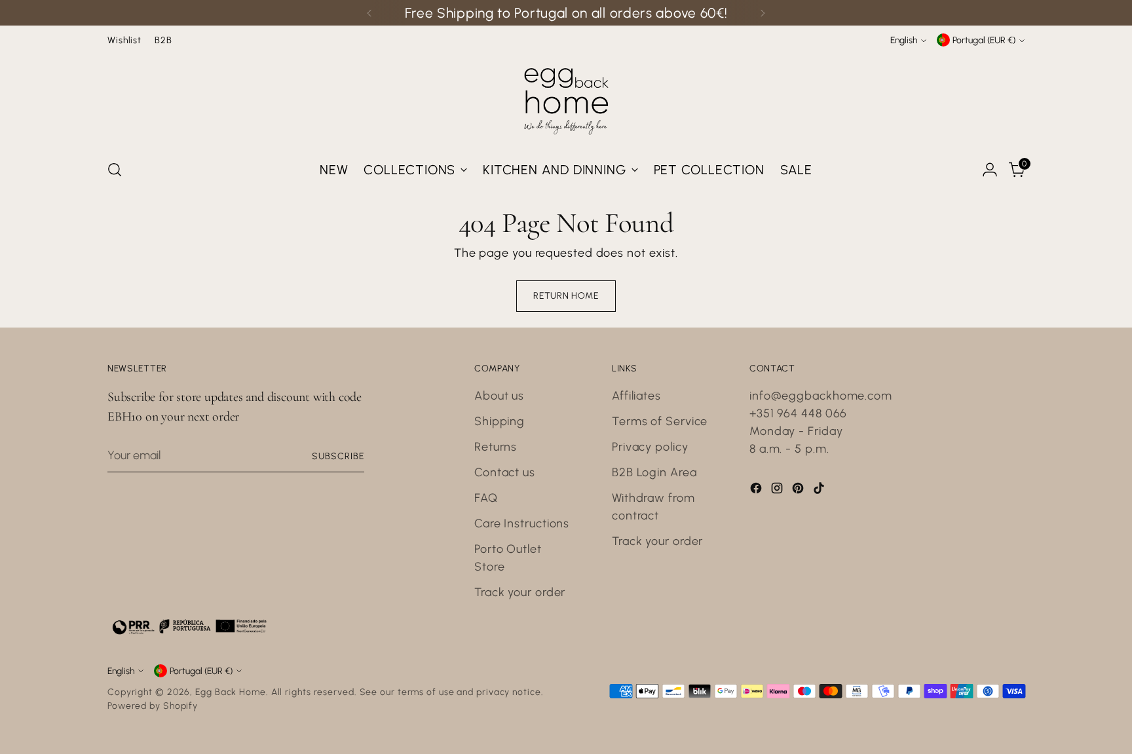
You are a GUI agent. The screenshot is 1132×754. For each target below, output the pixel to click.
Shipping (499, 421)
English (903, 40)
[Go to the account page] (990, 170)
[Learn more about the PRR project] (189, 626)
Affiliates (636, 395)
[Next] (762, 13)
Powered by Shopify (152, 705)
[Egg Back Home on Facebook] (757, 490)
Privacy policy (650, 447)
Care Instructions (521, 523)
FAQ (486, 498)
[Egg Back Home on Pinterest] (799, 490)
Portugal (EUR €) (984, 40)
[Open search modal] (115, 170)
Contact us (504, 472)
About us (499, 395)
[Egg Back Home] (566, 98)
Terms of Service (660, 421)
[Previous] (369, 13)
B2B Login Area (654, 472)
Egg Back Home (230, 692)
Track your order (519, 592)
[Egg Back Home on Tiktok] (820, 490)
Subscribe (338, 456)
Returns (495, 447)
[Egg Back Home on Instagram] (778, 490)
